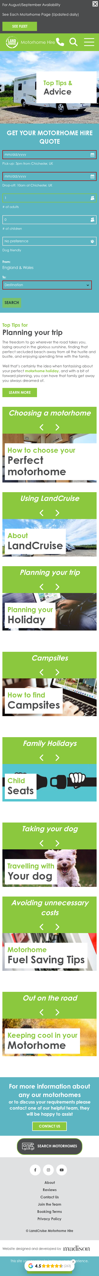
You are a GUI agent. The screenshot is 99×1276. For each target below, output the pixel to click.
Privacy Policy (49, 1219)
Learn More (20, 392)
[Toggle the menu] (89, 42)
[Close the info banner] (95, 4)
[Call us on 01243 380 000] (60, 42)
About (49, 1182)
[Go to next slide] (57, 427)
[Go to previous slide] (42, 427)
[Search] (73, 42)
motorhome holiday (42, 371)
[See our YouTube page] (61, 1170)
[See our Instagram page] (48, 1170)
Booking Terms (49, 1211)
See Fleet (19, 26)
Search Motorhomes (57, 1146)
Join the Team (49, 1204)
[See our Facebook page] (35, 1170)
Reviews (49, 1189)
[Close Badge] (73, 1261)
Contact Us (49, 1126)
